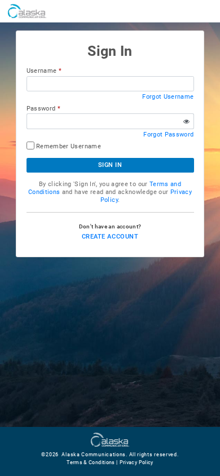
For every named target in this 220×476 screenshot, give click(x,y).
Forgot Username (167, 96)
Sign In (110, 165)
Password (41, 108)
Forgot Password (168, 134)
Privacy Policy (136, 462)
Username (42, 70)
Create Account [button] (110, 236)
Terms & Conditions (91, 462)
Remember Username (68, 146)
